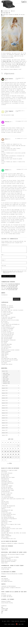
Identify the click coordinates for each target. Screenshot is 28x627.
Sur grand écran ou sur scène (9, 358)
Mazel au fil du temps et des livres (10, 524)
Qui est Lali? (4, 348)
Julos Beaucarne (5, 579)
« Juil (10, 463)
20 (13, 454)
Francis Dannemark (6, 558)
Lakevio (3, 508)
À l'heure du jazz (6, 311)
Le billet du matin (6, 331)
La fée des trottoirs (12, 288)
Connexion (4, 294)
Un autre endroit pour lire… (8, 538)
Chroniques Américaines (7, 483)
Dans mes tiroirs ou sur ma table (10, 320)
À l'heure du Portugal (7, 312)
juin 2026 (5, 376)
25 (7, 457)
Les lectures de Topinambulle (9, 518)
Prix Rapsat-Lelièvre (6, 581)
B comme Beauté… (5, 475)
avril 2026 (5, 379)
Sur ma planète (5, 531)
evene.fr (3, 593)
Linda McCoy (4, 520)
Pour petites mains (6, 347)
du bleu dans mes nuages (7, 490)
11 (7, 451)
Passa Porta (4, 562)
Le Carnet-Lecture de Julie (8, 514)
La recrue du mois (6, 507)
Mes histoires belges (6, 337)
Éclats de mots (5, 474)
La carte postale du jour (7, 327)
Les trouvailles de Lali (7, 334)
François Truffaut (6, 601)
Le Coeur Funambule (6, 515)
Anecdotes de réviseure (7, 307)
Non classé (4, 342)
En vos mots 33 (5, 12)
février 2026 (6, 381)
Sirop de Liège (5, 569)
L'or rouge (4, 504)
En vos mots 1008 (13, 285)
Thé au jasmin (4, 537)
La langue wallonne (6, 595)
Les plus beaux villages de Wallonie (10, 587)
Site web (3, 265)
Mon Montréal (4, 341)
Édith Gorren (4, 548)
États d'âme (4, 315)
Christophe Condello (6, 481)
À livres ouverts (5, 314)
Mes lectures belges (6, 338)
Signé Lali (4, 355)
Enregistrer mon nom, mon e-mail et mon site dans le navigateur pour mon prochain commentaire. (14, 271)
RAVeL (2, 589)
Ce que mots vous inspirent (8, 317)
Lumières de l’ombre (6, 521)
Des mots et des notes (7, 488)
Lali (24, 2)
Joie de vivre (4, 501)
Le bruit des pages (6, 512)
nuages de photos (5, 527)
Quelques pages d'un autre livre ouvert (11, 528)
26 (10, 457)
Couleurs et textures (6, 318)
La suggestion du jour (7, 330)
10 (5, 451)
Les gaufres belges (6, 567)
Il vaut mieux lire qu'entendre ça (10, 324)
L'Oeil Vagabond (9, 111)
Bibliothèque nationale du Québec (10, 557)
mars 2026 (5, 380)
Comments (4, 608)
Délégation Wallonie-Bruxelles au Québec (12, 573)
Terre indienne (5, 534)
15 (18, 451)
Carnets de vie (5, 480)
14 (15, 451)
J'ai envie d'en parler (7, 497)
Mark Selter (4, 522)
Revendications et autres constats (10, 349)
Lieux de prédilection (7, 335)
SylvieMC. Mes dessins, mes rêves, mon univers (13, 532)
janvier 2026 (6, 383)
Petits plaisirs (5, 345)
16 (2, 454)
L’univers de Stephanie (14, 283)
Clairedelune (4, 484)
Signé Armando (4, 352)
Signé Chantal (4, 354)
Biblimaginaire (5, 478)
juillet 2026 (6, 374)
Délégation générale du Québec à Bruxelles (12, 543)
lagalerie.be (4, 549)
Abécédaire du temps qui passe (9, 470)
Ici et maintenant (6, 495)
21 (15, 454)
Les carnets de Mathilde (7, 517)
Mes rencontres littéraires (8, 340)
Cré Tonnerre (4, 578)
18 (7, 454)
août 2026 (5, 373)
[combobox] (7, 299)
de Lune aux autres (6, 487)
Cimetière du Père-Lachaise (8, 586)
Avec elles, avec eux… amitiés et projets (12, 310)
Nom (2, 254)
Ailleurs (3, 304)
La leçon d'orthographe (7, 328)
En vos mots (4, 321)
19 (10, 454)
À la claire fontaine (6, 473)
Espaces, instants (6, 494)
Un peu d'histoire (6, 361)
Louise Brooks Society (7, 602)
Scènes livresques (6, 351)
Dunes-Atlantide (5, 491)
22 (18, 454)
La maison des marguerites (8, 505)
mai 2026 (5, 377)
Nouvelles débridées (6, 344)
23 (2, 457)
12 (10, 451)
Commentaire (4, 244)
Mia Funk (3, 525)
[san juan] (12, 50)
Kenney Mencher (5, 503)
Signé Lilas (4, 357)
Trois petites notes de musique (9, 359)
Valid (4, 610)
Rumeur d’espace (5, 530)
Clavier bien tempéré (6, 485)
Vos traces (4, 362)
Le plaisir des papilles (7, 332)
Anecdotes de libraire (7, 305)
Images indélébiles (6, 325)
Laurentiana (4, 511)
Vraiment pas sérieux (6, 364)
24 (5, 457)
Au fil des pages (5, 308)
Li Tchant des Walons (6, 596)
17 (5, 454)
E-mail (3, 260)
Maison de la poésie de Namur (9, 560)
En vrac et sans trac (6, 493)
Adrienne (3, 285)
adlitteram (4, 471)
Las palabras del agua (7, 510)
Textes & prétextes (6, 535)
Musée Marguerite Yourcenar (8, 561)
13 (13, 451)
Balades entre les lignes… (8, 477)
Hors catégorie (5, 322)
